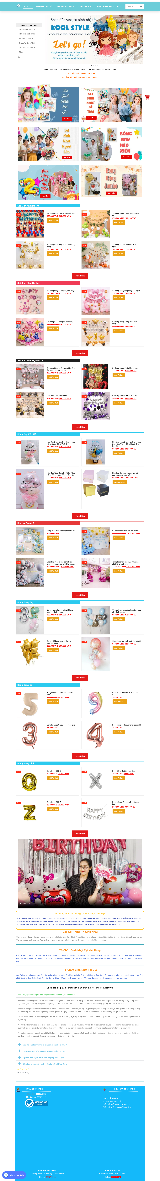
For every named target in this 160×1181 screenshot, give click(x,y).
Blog (119, 6)
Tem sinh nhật (25, 38)
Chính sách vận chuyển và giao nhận (117, 1104)
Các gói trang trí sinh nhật (80, 931)
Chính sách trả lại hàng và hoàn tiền (117, 1107)
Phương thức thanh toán (112, 1101)
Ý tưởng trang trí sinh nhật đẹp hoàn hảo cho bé (44, 1051)
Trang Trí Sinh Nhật (104, 6)
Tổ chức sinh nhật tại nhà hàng (80, 950)
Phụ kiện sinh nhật (64, 6)
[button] (46, 40)
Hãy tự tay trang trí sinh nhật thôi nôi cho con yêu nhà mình (49, 995)
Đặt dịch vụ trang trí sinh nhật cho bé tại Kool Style (45, 1064)
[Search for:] (134, 6)
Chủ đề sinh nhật (84, 6)
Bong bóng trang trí (43, 6)
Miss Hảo (31, 1094)
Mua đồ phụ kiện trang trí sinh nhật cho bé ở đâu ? (45, 1045)
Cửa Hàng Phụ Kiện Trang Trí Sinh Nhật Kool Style (80, 913)
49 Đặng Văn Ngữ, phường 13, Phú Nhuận (80, 77)
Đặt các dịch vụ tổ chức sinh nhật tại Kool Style (43, 1058)
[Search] (141, 6)
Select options (119, 482)
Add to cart (53, 220)
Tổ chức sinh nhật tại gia (80, 969)
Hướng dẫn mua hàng (111, 1098)
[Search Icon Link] (29, 57)
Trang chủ (28, 6)
